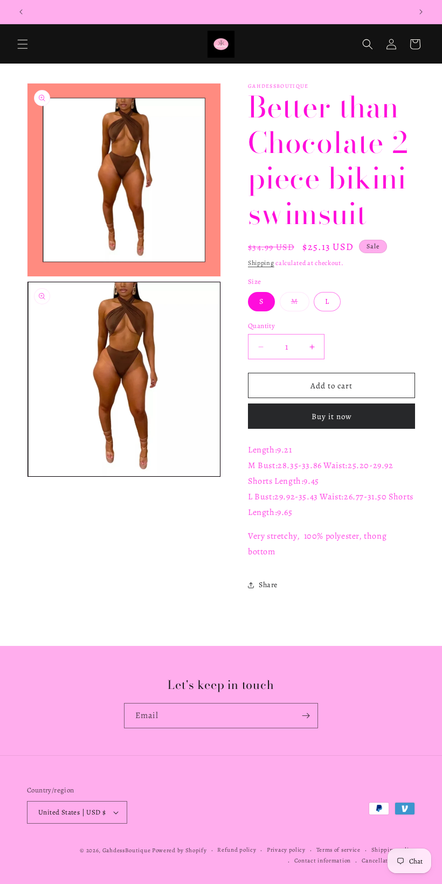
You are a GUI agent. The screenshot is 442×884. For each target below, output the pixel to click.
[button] (22, 44)
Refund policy (236, 850)
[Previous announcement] (21, 12)
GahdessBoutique (126, 850)
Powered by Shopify (179, 850)
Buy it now (332, 416)
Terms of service (338, 850)
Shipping (261, 263)
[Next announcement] (421, 12)
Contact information (322, 861)
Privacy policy (286, 850)
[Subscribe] (305, 715)
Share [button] (268, 585)
